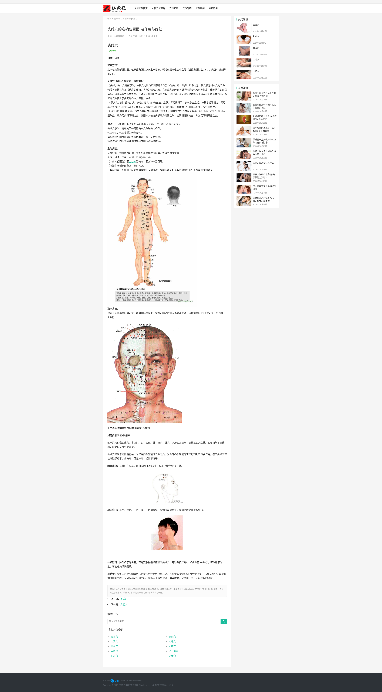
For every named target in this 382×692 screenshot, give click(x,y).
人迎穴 (123, 604)
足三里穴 (173, 650)
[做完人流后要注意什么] (244, 163)
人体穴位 (115, 19)
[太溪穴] (244, 48)
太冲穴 (172, 641)
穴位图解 (200, 8)
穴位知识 (173, 8)
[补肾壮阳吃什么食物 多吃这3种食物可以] (244, 116)
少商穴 (172, 655)
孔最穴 (114, 655)
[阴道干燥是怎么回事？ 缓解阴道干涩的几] (244, 151)
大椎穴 (172, 646)
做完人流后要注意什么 (263, 162)
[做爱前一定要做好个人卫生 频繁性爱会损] (244, 140)
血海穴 (114, 646)
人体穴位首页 (141, 8)
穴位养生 (213, 8)
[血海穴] (244, 71)
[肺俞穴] (244, 36)
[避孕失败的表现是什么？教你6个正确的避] (244, 128)
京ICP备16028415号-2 (164, 685)
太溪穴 (114, 641)
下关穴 (123, 598)
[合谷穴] (244, 25)
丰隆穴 (114, 650)
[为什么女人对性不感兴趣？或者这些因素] (244, 198)
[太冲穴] (244, 60)
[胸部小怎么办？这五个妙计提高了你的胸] (244, 93)
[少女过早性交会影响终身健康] (244, 186)
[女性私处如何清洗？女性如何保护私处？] (244, 105)
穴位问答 (186, 8)
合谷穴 (114, 636)
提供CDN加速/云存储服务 (131, 680)
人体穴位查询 (158, 8)
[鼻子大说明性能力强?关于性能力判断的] (244, 175)
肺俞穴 (172, 636)
